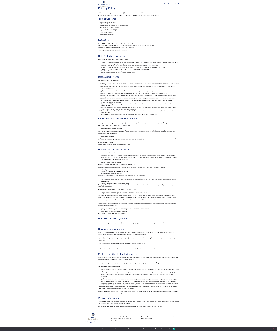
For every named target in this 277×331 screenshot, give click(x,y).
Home (158, 3)
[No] (274, 328)
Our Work (166, 3)
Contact (177, 3)
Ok (173, 328)
